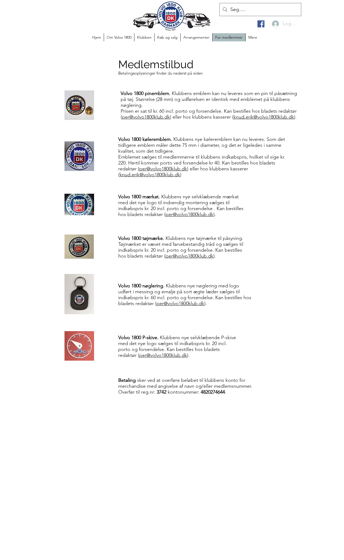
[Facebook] (260, 23)
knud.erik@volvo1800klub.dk (264, 117)
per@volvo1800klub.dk (146, 117)
